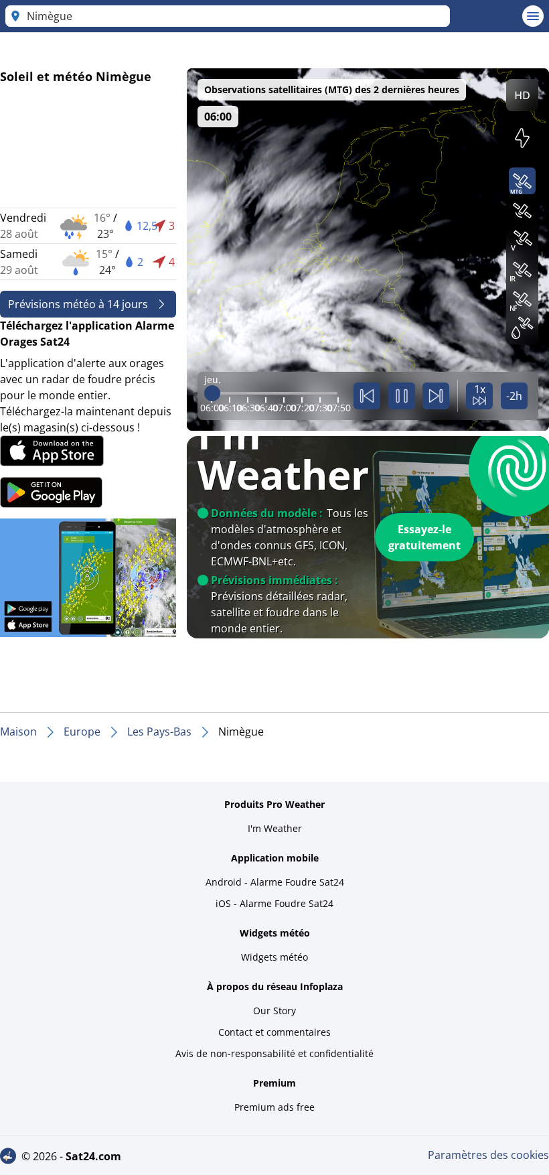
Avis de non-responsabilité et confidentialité (274, 1053)
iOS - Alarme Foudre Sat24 (274, 903)
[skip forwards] (435, 396)
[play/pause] (401, 396)
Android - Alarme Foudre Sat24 (275, 882)
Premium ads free (274, 1107)
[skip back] (367, 396)
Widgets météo (274, 957)
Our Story (274, 1010)
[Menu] (533, 16)
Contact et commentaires (274, 1032)
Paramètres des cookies (488, 1155)
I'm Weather (275, 828)
